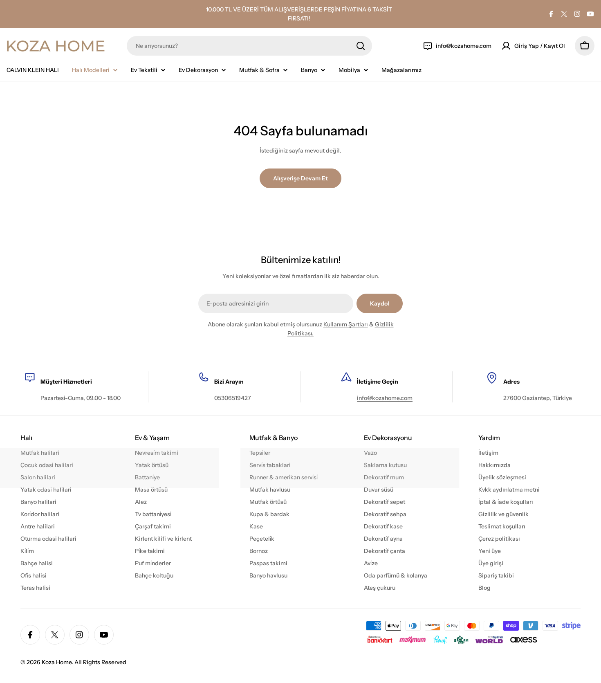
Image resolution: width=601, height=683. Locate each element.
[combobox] (249, 46)
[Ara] (361, 46)
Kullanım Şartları (345, 324)
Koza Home (57, 662)
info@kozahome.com (385, 398)
